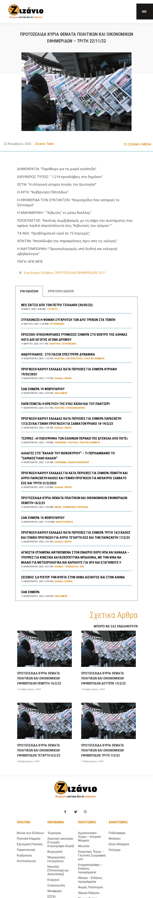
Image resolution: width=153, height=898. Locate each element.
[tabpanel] (76, 449)
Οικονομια (55, 822)
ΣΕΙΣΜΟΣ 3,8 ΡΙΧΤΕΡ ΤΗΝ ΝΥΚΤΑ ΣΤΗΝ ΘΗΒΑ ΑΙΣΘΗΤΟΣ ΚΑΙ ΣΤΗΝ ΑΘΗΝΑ (73, 577)
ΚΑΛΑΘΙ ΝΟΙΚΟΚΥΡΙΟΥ (78, 462)
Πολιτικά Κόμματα (94, 358)
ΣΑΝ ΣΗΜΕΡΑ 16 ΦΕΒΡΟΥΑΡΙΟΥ (43, 518)
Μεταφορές (54, 891)
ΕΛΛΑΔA (59, 378)
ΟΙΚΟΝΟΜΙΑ (60, 442)
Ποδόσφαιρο (117, 833)
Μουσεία (83, 846)
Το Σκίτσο (52, 309)
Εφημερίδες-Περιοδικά (75, 507)
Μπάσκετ (115, 838)
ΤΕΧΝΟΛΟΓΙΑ (71, 566)
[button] (144, 11)
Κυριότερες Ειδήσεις (38, 273)
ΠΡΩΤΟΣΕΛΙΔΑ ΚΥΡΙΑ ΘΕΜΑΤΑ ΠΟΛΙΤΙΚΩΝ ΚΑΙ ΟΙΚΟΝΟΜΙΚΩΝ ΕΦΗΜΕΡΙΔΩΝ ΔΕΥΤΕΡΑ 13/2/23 (103, 678)
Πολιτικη (23, 822)
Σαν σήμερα (61, 393)
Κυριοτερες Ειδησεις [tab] (61, 291)
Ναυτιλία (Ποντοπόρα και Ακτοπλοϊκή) (57, 870)
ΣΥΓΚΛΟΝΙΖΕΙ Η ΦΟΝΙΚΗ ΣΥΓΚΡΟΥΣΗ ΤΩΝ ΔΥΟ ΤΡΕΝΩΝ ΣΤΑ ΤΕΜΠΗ (68, 320)
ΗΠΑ (82, 566)
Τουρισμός (54, 833)
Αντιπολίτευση (74, 358)
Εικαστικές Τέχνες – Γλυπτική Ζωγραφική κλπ (92, 855)
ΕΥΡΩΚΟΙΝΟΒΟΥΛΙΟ (75, 408)
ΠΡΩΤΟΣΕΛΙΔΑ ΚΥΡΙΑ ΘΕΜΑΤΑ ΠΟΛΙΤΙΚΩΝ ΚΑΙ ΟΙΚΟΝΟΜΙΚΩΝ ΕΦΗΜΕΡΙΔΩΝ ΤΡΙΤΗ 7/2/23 (102, 750)
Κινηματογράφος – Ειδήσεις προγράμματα (90, 868)
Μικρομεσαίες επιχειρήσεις (56, 859)
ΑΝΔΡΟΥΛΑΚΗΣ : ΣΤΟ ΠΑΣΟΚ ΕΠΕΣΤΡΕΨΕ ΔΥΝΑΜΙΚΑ (58, 354)
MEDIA (146, 144)
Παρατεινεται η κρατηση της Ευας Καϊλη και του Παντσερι (65, 404)
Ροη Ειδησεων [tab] (29, 291)
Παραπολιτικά (26, 850)
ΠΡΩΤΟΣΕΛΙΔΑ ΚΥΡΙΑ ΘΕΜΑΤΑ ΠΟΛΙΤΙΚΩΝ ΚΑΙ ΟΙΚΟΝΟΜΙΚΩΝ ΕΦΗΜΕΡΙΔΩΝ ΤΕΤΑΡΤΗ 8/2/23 (38, 750)
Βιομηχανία (54, 851)
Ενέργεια (53, 880)
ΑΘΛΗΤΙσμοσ (118, 822)
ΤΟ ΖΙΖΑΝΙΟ (131, 144)
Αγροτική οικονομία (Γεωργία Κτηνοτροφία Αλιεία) (60, 842)
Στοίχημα (114, 850)
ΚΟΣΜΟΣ (59, 566)
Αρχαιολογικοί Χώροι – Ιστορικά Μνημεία (89, 836)
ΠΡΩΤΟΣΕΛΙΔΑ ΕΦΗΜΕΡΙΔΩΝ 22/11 (80, 273)
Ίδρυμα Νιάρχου (88, 893)
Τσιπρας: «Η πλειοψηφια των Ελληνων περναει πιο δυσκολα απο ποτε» (74, 438)
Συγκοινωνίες (57, 324)
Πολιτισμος (87, 822)
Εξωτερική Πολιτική (30, 844)
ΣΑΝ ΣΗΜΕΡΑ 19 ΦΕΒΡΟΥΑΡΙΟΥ (43, 389)
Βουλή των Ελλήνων (30, 833)
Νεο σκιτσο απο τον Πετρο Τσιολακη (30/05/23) (57, 305)
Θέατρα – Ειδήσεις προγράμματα (90, 879)
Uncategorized (64, 522)
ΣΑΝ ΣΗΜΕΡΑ (30, 592)
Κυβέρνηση (24, 855)
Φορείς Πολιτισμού (90, 887)
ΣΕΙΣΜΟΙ (68, 581)
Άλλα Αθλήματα (119, 844)
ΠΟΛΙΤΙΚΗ (59, 358)
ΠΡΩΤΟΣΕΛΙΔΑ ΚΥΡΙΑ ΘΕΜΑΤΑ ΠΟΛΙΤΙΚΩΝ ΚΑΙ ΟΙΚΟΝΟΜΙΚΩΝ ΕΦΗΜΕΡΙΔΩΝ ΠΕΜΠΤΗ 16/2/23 (39, 678)
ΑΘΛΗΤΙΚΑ (55, 343)
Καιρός (68, 378)
